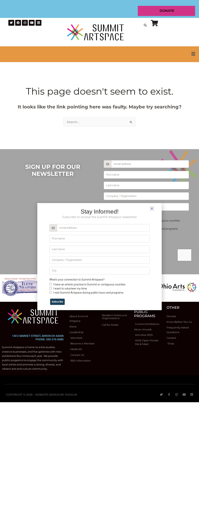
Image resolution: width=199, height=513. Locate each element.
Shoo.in (71, 394)
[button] (99, 54)
